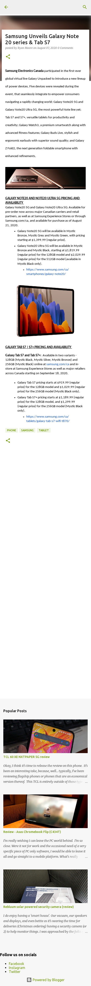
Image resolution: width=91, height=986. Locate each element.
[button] (8, 57)
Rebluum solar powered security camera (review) (38, 907)
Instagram (17, 968)
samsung (27, 430)
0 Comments (65, 48)
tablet (44, 430)
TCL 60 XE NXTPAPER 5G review (26, 757)
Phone (11, 430)
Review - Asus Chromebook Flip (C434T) (32, 832)
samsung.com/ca (57, 364)
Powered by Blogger (48, 980)
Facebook (16, 964)
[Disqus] (45, 513)
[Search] (84, 7)
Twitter (14, 972)
